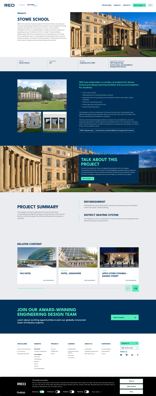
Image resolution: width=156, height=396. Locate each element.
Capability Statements (91, 351)
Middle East (54, 351)
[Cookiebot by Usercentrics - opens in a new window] (21, 393)
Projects (126, 5)
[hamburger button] (150, 5)
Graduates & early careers (73, 352)
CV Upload (71, 357)
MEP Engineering (86, 130)
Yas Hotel (25, 274)
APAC (53, 353)
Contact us (125, 343)
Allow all (131, 381)
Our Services (21, 351)
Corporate (105, 344)
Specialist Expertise (23, 353)
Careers (71, 344)
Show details (95, 392)
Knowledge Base (39, 368)
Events (36, 366)
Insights (117, 5)
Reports (36, 361)
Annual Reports (106, 349)
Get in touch (138, 5)
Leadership (88, 349)
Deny (131, 391)
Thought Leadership (40, 351)
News (36, 364)
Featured (37, 357)
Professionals (72, 349)
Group (103, 353)
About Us (88, 344)
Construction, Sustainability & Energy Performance (114, 130)
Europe (53, 349)
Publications (38, 359)
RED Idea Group (89, 353)
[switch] (57, 391)
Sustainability (105, 351)
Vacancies (71, 355)
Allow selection (131, 386)
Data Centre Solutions (24, 349)
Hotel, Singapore (71, 274)
